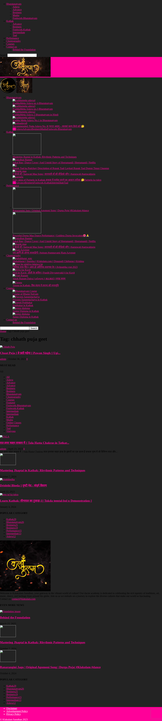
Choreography (13, 41)
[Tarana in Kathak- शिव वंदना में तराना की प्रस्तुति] (17, 282)
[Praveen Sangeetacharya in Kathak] (26, 296)
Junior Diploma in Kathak (26, 316)
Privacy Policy (13, 714)
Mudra (16, 15)
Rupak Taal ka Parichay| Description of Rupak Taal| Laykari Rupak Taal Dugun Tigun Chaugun (61, 168)
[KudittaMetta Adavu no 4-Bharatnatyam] (24, 100)
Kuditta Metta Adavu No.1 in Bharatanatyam (35, 120)
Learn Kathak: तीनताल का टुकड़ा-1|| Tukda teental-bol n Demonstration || (46, 500)
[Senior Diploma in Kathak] (21, 308)
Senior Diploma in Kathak (26, 311)
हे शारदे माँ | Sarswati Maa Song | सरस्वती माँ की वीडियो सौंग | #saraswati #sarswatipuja (54, 174)
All (14, 129)
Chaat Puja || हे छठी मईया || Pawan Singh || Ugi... (30, 353)
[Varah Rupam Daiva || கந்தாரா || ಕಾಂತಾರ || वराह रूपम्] (20, 275)
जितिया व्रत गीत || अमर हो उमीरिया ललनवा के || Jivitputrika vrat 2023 (45, 267)
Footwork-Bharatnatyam (25, 18)
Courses (10, 44)
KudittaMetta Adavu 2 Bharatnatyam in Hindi (35, 114)
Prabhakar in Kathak (23, 305)
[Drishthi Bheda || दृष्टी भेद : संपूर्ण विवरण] (7, 479)
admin (3, 359)
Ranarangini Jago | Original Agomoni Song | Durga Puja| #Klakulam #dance (51, 210)
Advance (17, 9)
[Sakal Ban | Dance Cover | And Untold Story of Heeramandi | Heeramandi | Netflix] (22, 159)
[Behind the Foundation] (10, 611)
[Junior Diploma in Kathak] (21, 314)
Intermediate (19, 32)
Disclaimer (11, 708)
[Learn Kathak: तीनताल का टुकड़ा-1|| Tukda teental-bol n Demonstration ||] (9, 494)
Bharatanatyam (13, 4)
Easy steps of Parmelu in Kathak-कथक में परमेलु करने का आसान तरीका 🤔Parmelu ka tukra (57, 180)
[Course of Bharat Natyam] (25, 291)
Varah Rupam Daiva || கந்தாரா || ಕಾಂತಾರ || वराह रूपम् (39, 278)
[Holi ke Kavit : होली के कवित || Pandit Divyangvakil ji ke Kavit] (22, 269)
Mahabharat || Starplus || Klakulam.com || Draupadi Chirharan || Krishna (48, 261)
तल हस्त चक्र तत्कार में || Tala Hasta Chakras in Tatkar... (34, 442)
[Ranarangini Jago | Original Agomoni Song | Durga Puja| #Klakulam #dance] (27, 207)
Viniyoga (11, 431)
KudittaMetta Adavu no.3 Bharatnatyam (33, 109)
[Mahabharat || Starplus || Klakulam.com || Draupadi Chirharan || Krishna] (22, 258)
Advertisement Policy (17, 711)
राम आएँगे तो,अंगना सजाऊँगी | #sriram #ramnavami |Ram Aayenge (44, 252)
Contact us (11, 46)
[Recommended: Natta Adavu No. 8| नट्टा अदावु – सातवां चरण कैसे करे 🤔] (20, 123)
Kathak (10, 21)
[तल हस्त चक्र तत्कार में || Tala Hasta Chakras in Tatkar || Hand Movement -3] (4, 436)
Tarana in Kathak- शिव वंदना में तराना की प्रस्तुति (36, 285)
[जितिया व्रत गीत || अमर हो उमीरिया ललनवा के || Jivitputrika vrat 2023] (28, 264)
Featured (10, 402)
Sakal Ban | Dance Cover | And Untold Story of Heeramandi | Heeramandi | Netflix (54, 162)
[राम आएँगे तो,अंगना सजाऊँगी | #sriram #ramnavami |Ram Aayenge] (21, 249)
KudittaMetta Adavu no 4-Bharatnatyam (33, 103)
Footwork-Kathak (22, 29)
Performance (12, 38)
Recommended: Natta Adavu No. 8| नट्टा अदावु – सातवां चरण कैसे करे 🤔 (48, 126)
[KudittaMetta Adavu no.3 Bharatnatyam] (24, 106)
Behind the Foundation (24, 49)
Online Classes (13, 422)
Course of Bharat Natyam (25, 294)
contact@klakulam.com (23, 599)
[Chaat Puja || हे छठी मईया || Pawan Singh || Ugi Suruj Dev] (7, 346)
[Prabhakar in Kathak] (22, 302)
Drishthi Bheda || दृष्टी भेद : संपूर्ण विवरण (23, 485)
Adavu (16, 6)
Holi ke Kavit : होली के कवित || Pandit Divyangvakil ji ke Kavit (44, 272)
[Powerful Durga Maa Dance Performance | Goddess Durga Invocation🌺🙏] (27, 232)
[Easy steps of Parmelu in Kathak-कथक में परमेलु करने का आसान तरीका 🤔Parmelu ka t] (18, 176)
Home (3, 331)
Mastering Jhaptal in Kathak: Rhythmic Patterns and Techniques (45, 156)
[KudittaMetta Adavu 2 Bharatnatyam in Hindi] (24, 111)
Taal (15, 35)
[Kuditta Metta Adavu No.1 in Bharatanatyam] (24, 117)
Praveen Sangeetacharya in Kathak (30, 299)
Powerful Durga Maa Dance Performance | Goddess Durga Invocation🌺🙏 (51, 235)
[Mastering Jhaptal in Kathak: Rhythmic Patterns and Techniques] (27, 154)
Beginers (17, 12)
